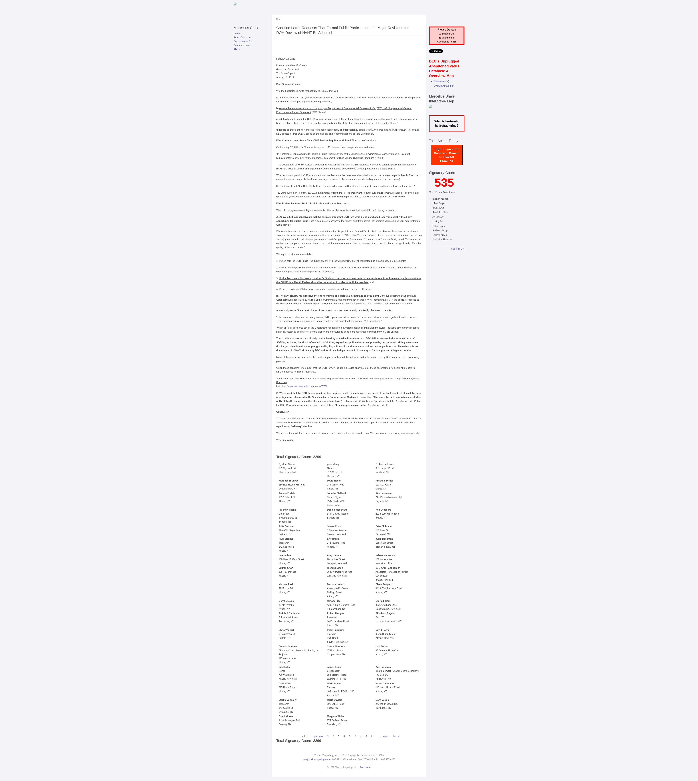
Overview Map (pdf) (444, 85)
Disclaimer (365, 767)
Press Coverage (242, 37)
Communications (242, 45)
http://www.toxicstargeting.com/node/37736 (304, 386)
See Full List (457, 248)
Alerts (237, 49)
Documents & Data (244, 41)
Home (237, 33)
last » (396, 736)
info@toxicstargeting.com (316, 759)
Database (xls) (441, 81)
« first (305, 736)
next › (386, 736)
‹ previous (318, 736)
